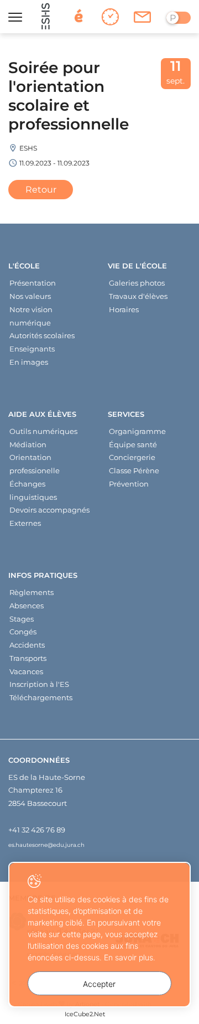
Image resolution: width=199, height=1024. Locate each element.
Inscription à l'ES (39, 684)
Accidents (27, 644)
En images (28, 362)
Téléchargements (40, 697)
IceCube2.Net (85, 1014)
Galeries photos (137, 282)
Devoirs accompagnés (49, 509)
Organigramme (137, 431)
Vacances (26, 671)
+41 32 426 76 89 (36, 829)
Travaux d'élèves (138, 296)
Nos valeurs (30, 296)
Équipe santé (133, 444)
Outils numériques (43, 431)
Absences (26, 605)
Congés (22, 631)
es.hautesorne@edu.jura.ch (46, 844)
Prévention (129, 483)
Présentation (32, 282)
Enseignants (32, 348)
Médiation (27, 444)
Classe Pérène (134, 470)
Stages (21, 618)
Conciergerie (132, 457)
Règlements (31, 592)
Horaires (124, 309)
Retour (40, 189)
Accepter (99, 984)
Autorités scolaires (42, 335)
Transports (27, 658)
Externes (25, 523)
